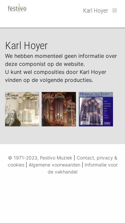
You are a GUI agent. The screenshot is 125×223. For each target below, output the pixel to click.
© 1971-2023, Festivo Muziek (40, 157)
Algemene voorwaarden (54, 165)
